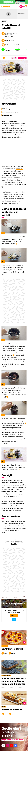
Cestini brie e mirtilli (12, 649)
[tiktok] (3, 745)
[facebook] (15, 745)
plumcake (4, 184)
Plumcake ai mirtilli (11, 709)
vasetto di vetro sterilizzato (10, 421)
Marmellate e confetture (15, 596)
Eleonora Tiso (9, 54)
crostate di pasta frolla (15, 182)
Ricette (25, 596)
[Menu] (21, 6)
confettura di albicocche (9, 203)
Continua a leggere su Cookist (14, 543)
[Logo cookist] (6, 6)
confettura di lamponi (10, 201)
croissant (11, 184)
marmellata (19, 169)
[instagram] (7, 745)
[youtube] (11, 745)
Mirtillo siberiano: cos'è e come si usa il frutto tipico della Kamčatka (13, 681)
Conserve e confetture (4, 596)
